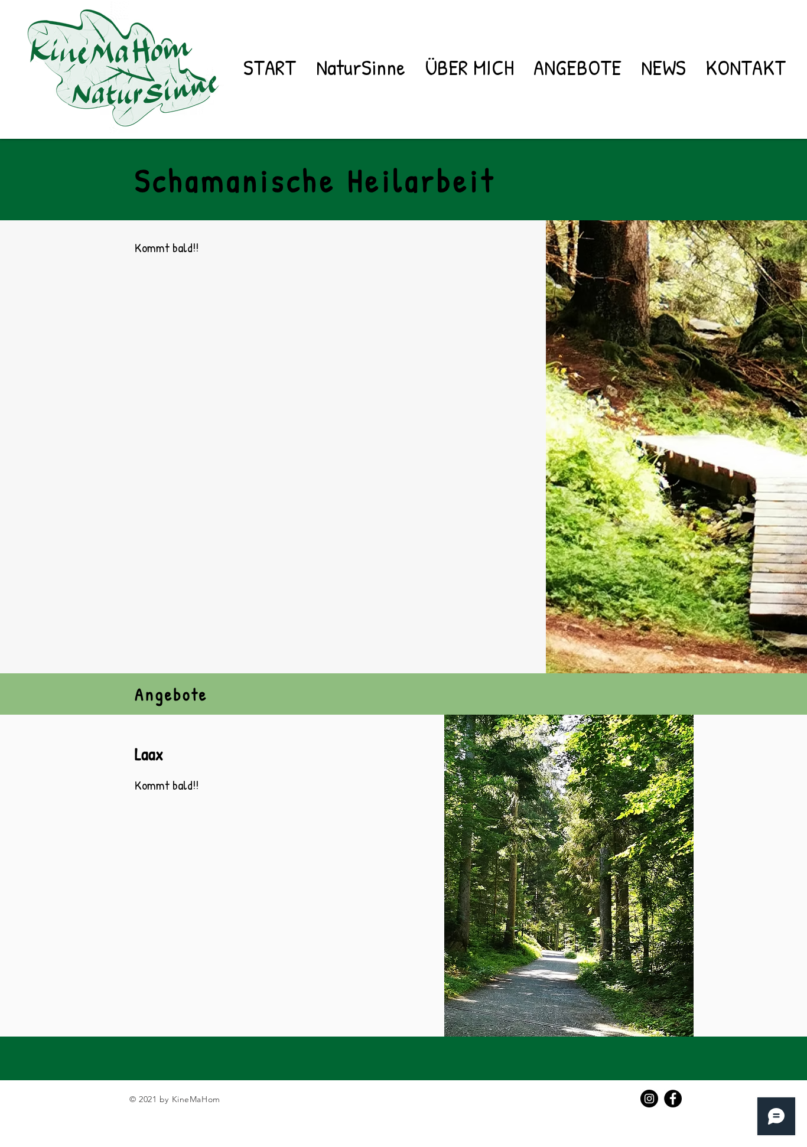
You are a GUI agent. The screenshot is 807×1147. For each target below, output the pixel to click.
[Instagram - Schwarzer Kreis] (649, 1098)
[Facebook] (673, 1098)
